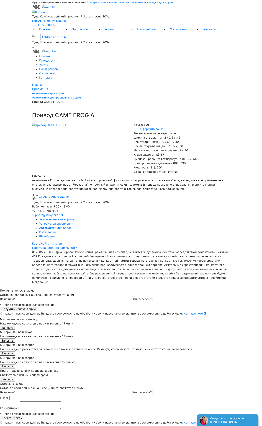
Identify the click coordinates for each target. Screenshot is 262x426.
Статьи (57, 243)
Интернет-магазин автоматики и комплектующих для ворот (130, 2)
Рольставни (47, 232)
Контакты (209, 29)
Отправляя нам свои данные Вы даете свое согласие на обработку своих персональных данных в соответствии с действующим (101, 313)
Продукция (80, 29)
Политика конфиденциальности (54, 248)
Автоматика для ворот (55, 228)
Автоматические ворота (56, 219)
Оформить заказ (151, 129)
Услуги (109, 29)
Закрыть (7, 327)
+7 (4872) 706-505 (45, 25)
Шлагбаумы (47, 236)
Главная (44, 29)
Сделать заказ (11, 418)
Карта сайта (40, 243)
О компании (178, 29)
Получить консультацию (49, 20)
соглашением (193, 313)
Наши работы (146, 29)
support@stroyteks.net (47, 215)
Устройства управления (56, 223)
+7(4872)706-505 (54, 37)
